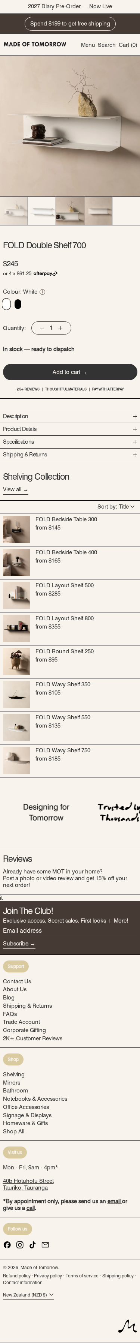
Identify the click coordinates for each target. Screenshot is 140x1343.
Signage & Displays (27, 1115)
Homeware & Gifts (25, 1123)
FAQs (10, 1014)
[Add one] (60, 328)
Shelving (14, 1074)
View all (12, 489)
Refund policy (17, 1275)
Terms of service (82, 1275)
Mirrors (11, 1082)
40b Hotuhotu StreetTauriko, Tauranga (28, 1184)
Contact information (23, 1282)
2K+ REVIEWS (28, 389)
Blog (9, 997)
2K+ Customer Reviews (32, 1038)
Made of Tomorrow (39, 1267)
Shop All (13, 1131)
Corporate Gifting (24, 1030)
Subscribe (15, 943)
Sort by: (113, 506)
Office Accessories (26, 1107)
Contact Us (17, 981)
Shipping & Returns (27, 1005)
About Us (15, 989)
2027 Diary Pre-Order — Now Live (70, 6)
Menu (88, 45)
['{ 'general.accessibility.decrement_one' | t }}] (42, 328)
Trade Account (21, 1022)
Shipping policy (118, 1275)
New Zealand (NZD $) (25, 1295)
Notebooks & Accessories (35, 1098)
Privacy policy (48, 1275)
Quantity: (14, 328)
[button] (107, 45)
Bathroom (15, 1090)
